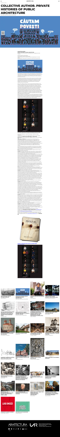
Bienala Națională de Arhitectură (45, 423)
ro (8, 430)
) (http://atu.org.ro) (39, 209)
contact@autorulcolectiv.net (32, 213)
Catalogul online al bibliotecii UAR (45, 426)
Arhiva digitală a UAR (42, 425)
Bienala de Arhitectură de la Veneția (45, 424)
